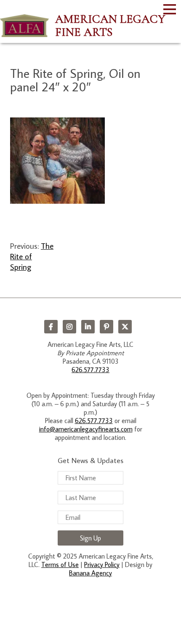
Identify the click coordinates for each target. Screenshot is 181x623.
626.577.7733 (90, 369)
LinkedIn (88, 326)
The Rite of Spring (31, 256)
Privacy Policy (102, 564)
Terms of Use (60, 564)
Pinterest (106, 326)
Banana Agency (90, 573)
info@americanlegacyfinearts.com (86, 429)
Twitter (125, 326)
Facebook (51, 326)
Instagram (69, 326)
